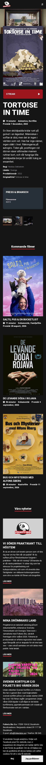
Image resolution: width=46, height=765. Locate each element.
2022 (20, 173)
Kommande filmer (23, 246)
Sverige (13, 170)
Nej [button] (12, 759)
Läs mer (7, 581)
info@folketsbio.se (18, 733)
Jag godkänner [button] (32, 759)
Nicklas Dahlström (16, 167)
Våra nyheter (23, 508)
